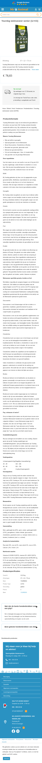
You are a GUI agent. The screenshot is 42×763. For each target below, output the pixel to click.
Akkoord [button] (6, 758)
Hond (13, 108)
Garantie (6, 684)
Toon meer (35, 69)
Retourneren (7, 680)
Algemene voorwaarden (10, 688)
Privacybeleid (19, 739)
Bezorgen (35, 739)
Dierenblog (6, 696)
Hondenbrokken (28, 108)
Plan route (16, 727)
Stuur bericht (17, 711)
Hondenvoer (19, 108)
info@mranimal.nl (13, 663)
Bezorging (6, 676)
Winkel (9, 108)
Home (4, 108)
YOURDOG (24, 592)
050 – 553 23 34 (13, 659)
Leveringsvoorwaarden (10, 692)
